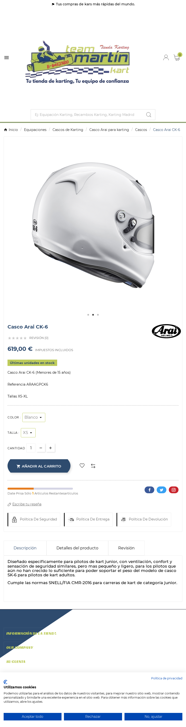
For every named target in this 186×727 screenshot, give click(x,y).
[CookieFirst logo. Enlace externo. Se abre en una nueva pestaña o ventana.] (5, 682)
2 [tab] (93, 314)
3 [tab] (97, 314)
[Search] (148, 114)
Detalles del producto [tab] (77, 548)
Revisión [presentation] (126, 548)
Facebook (149, 489)
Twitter (161, 489)
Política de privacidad (166, 678)
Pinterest (173, 489)
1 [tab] (88, 314)
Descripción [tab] (25, 548)
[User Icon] (166, 57)
